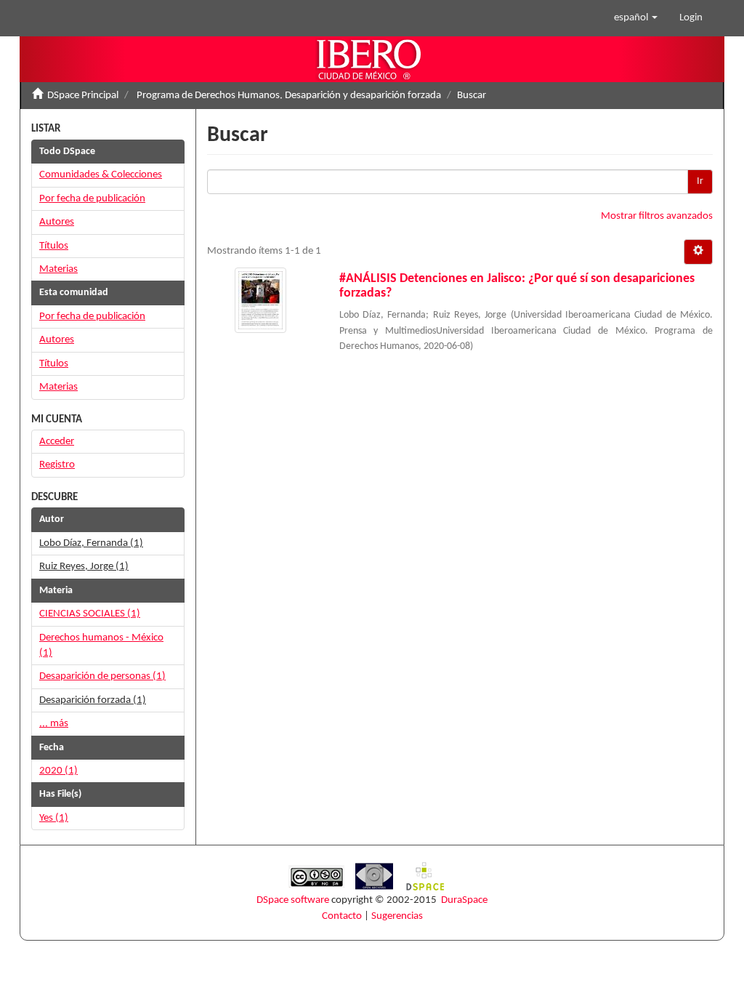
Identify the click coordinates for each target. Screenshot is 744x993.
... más (53, 723)
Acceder (56, 441)
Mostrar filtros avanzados (657, 216)
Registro (57, 464)
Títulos (53, 246)
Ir (700, 181)
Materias (58, 269)
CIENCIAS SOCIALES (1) (89, 613)
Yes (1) (53, 818)
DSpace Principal (82, 95)
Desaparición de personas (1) (102, 676)
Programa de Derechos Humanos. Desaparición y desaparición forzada (289, 95)
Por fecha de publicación (92, 198)
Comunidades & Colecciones (100, 174)
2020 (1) (58, 770)
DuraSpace (464, 900)
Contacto (342, 916)
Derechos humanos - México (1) (101, 645)
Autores (56, 222)
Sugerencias (397, 916)
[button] (635, 18)
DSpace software (292, 900)
